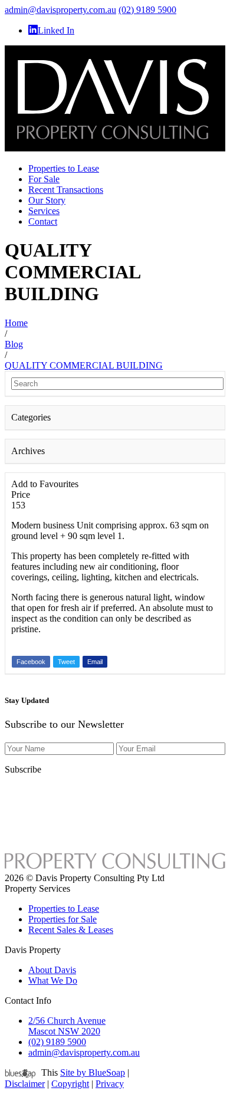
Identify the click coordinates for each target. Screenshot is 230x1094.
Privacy (110, 1084)
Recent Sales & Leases (70, 930)
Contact (42, 221)
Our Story (46, 200)
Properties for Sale (62, 919)
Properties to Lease (63, 168)
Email (95, 661)
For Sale (44, 179)
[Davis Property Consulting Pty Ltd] (115, 148)
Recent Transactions (65, 190)
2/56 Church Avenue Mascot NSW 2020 (67, 1026)
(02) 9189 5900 (147, 10)
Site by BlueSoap (92, 1072)
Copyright (70, 1084)
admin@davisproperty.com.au (60, 10)
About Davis (52, 970)
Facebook (31, 661)
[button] (115, 417)
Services (44, 211)
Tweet (66, 661)
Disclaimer (25, 1084)
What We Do (52, 980)
